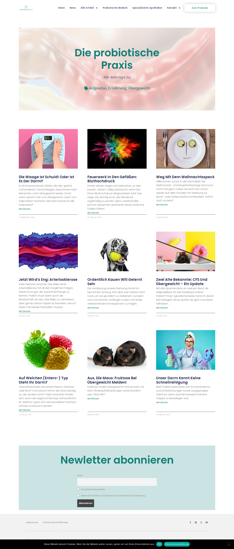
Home (61, 8)
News (73, 8)
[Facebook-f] (190, 522)
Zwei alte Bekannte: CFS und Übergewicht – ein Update (181, 281)
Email (79, 475)
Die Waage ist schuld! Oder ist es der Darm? (46, 179)
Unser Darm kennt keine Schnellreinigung (178, 380)
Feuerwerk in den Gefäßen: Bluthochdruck (112, 179)
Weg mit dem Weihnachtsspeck (185, 177)
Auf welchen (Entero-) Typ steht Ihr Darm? (43, 380)
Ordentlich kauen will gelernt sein (114, 281)
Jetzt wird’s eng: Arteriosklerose (48, 279)
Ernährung (117, 88)
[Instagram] (201, 522)
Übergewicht (139, 88)
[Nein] (229, 544)
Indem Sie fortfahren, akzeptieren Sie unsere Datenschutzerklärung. (113, 496)
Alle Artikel (87, 8)
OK (159, 544)
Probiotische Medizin (115, 8)
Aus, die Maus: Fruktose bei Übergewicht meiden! (112, 380)
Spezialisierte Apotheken (147, 8)
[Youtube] (207, 522)
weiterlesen (24, 209)
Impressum (32, 522)
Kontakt (172, 8)
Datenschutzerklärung (55, 522)
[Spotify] (196, 522)
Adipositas (97, 88)
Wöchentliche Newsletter (93, 489)
